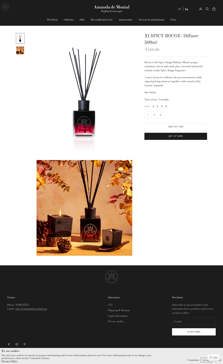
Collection (69, 20)
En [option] (186, 9)
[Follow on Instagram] (16, 344)
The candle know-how (102, 20)
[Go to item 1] (20, 38)
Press (173, 20)
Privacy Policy (10, 361)
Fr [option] (180, 9)
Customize (193, 360)
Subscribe (193, 332)
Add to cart (176, 126)
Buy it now (176, 136)
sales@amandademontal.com (31, 309)
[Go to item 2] (20, 50)
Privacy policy (116, 321)
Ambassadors (126, 20)
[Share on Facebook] (153, 106)
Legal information (118, 316)
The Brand (52, 20)
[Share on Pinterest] (162, 106)
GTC (110, 305)
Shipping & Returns (119, 310)
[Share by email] (166, 106)
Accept (206, 360)
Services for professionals (151, 20)
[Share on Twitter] (157, 106)
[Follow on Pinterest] (24, 344)
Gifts (82, 20)
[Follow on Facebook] (8, 344)
